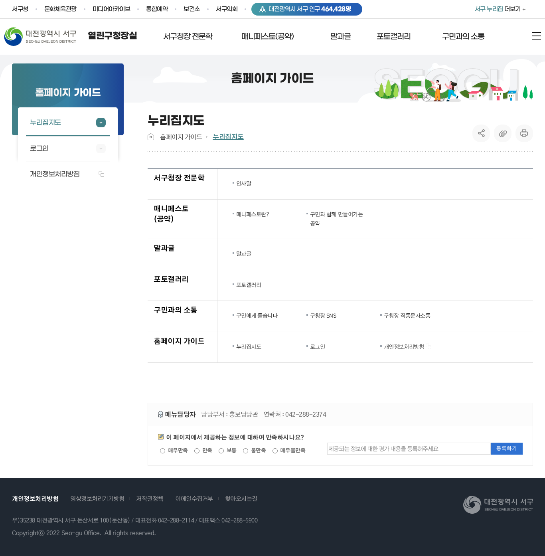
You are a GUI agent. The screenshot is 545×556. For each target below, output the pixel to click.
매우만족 (177, 450)
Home (151, 136)
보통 (231, 450)
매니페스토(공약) (171, 213)
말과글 (164, 247)
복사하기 (502, 133)
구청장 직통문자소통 (407, 315)
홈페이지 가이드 (181, 136)
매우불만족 (292, 450)
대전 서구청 (46, 36)
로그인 (317, 346)
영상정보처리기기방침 (97, 498)
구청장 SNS (323, 315)
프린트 (524, 133)
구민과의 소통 (175, 309)
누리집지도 (228, 136)
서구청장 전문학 (179, 177)
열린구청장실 (112, 36)
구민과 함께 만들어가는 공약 (336, 218)
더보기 (498, 9)
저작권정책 (149, 498)
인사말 (243, 183)
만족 (206, 450)
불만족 (257, 450)
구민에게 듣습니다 (257, 315)
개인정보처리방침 (404, 346)
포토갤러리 (171, 278)
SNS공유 (481, 133)
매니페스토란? (252, 214)
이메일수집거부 (194, 498)
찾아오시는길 (241, 498)
